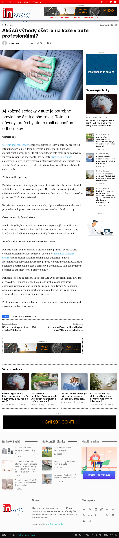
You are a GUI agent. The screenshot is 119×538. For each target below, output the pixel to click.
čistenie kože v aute (61, 156)
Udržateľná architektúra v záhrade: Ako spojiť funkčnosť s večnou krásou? (105, 141)
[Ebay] (90, 515)
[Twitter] (106, 2)
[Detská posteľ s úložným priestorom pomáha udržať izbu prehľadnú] (90, 157)
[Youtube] (115, 2)
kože (35, 316)
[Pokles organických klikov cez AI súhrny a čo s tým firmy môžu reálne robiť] (101, 104)
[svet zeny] (5, 43)
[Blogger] (90, 509)
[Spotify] (113, 515)
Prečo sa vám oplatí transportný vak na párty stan (25, 450)
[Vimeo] (110, 2)
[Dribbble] (84, 515)
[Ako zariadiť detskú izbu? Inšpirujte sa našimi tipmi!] (47, 479)
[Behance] (84, 509)
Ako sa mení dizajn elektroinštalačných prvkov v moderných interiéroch (106, 177)
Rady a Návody (9, 25)
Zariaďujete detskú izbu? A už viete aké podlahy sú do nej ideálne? (25, 483)
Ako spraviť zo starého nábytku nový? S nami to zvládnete (65, 328)
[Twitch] (84, 520)
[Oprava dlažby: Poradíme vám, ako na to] (47, 465)
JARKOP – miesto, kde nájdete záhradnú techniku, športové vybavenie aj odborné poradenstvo (105, 196)
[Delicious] (101, 509)
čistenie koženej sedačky (21, 316)
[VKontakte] (90, 520)
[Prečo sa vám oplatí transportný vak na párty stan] (7, 452)
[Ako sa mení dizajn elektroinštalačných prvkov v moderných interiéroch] (90, 174)
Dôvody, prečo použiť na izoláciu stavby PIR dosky (19, 328)
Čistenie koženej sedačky (15, 144)
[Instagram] (102, 2)
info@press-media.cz (56, 524)
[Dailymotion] (95, 509)
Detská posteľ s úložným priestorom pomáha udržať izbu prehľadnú (105, 160)
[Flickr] (101, 515)
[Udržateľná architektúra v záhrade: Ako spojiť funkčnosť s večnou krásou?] (90, 137)
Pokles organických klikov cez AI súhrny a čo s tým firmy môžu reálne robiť (100, 123)
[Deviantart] (107, 509)
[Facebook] (98, 2)
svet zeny (16, 43)
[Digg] (113, 509)
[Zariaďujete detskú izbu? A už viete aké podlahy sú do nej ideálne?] (7, 484)
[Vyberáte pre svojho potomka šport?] (47, 452)
